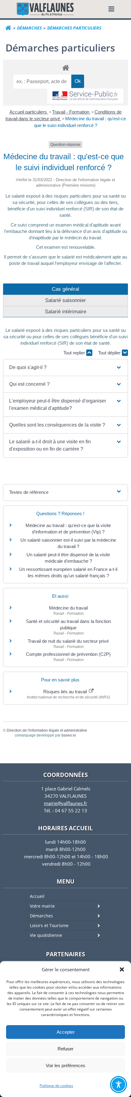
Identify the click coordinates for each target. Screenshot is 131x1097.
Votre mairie (42, 906)
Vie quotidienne (46, 935)
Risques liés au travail (65, 691)
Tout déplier (110, 352)
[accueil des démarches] (65, 67)
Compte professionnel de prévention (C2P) (68, 654)
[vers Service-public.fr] (85, 96)
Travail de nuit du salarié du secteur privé (68, 641)
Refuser (65, 1048)
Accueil (37, 896)
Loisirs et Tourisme (49, 925)
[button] (122, 969)
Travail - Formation (71, 111)
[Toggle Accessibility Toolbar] (118, 1084)
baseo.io (69, 735)
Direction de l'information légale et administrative (47, 730)
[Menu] (111, 9)
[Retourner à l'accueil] (8, 28)
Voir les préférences (65, 1065)
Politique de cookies (56, 1085)
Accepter (66, 1032)
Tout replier (74, 352)
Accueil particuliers (28, 111)
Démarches (41, 916)
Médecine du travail (68, 607)
